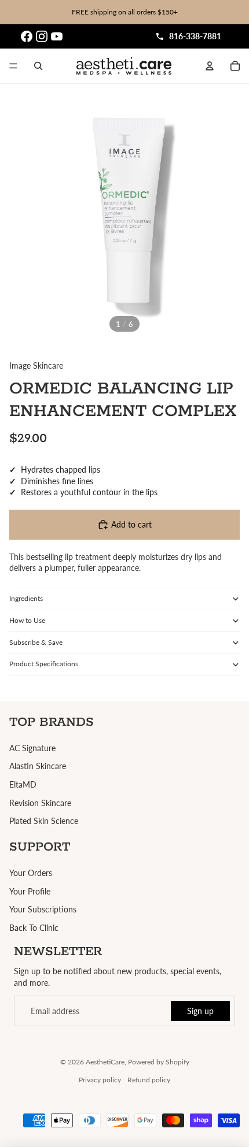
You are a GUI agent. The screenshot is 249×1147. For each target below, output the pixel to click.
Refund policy (148, 1079)
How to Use (27, 620)
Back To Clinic (33, 928)
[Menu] (13, 66)
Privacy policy (100, 1079)
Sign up (200, 1011)
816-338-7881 (195, 36)
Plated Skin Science (43, 821)
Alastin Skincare (37, 766)
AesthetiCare (105, 1061)
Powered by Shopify (158, 1061)
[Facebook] (26, 36)
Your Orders (30, 873)
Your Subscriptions (42, 909)
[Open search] (38, 66)
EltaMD (22, 784)
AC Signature (32, 748)
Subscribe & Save (36, 642)
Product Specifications (43, 663)
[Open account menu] (209, 66)
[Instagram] (41, 36)
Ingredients (26, 598)
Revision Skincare (40, 803)
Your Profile (29, 891)
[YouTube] (57, 36)
